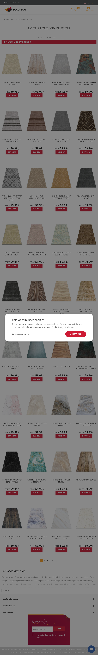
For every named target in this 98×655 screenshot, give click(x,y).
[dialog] (49, 327)
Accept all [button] (75, 334)
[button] (20, 334)
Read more (69, 327)
